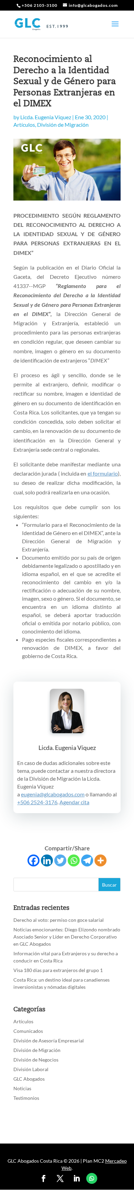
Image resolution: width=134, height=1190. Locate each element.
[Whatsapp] (74, 860)
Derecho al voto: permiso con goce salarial (58, 920)
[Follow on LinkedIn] (76, 1178)
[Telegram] (87, 860)
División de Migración (63, 124)
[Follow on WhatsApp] (91, 1178)
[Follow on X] (60, 1178)
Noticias (22, 1088)
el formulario (103, 473)
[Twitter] (60, 860)
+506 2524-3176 (37, 802)
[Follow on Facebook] (44, 1178)
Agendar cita (74, 802)
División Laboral (30, 1069)
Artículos (24, 124)
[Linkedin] (47, 860)
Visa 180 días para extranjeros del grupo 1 (58, 970)
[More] (100, 860)
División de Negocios (35, 1060)
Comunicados (28, 1031)
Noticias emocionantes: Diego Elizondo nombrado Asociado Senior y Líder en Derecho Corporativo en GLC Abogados (66, 937)
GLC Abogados (29, 1079)
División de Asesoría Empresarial (48, 1040)
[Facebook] (33, 860)
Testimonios (26, 1098)
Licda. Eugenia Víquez (45, 117)
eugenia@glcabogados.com (53, 794)
